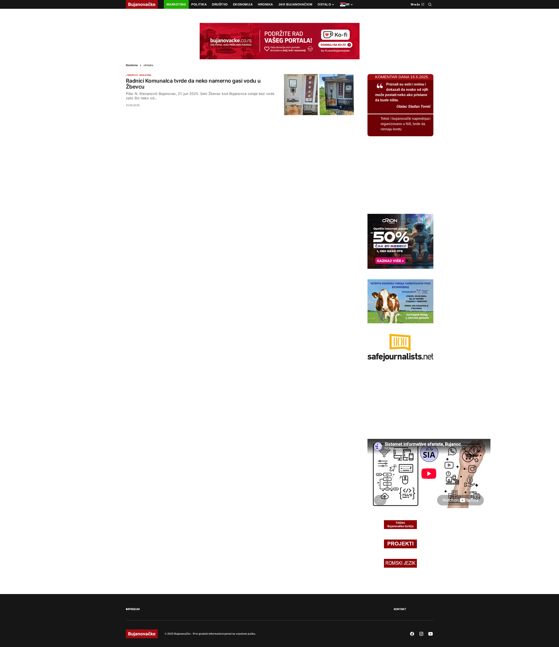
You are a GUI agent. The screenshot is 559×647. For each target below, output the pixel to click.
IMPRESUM (133, 609)
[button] (429, 4)
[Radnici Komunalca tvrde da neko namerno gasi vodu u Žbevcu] (318, 94)
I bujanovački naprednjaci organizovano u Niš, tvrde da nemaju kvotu (406, 124)
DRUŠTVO (132, 75)
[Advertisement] (400, 174)
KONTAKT (400, 609)
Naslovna (132, 65)
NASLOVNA (145, 75)
